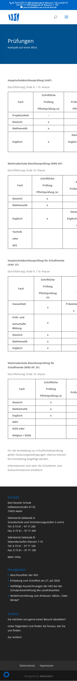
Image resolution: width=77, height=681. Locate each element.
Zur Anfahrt (15, 637)
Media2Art (46, 676)
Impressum (46, 665)
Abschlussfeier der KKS (24, 575)
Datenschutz (27, 665)
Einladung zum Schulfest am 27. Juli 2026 (35, 580)
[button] (6, 674)
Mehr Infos (14, 557)
